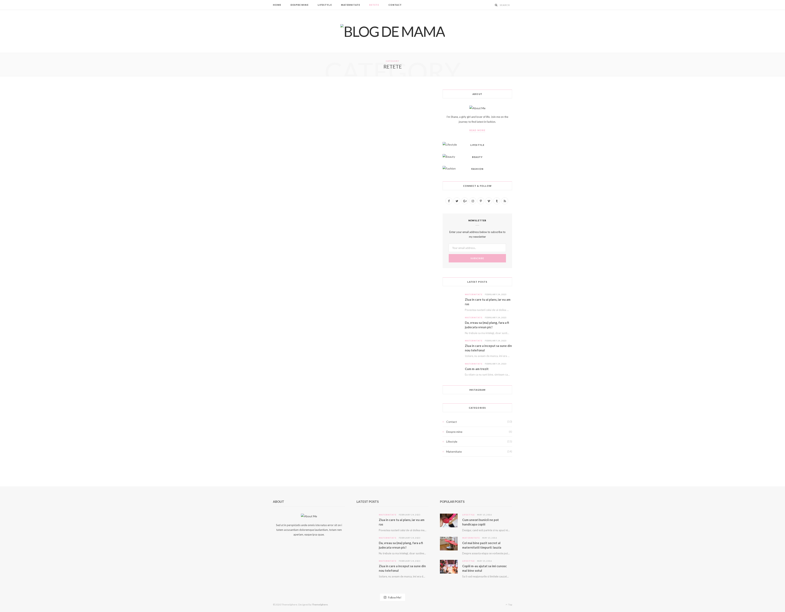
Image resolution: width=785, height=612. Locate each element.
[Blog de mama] (392, 31)
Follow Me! (394, 597)
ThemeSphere (320, 604)
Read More (477, 130)
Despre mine (299, 4)
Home (277, 4)
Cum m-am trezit (477, 369)
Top (510, 604)
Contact (395, 4)
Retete (374, 4)
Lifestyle (325, 4)
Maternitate (350, 4)
